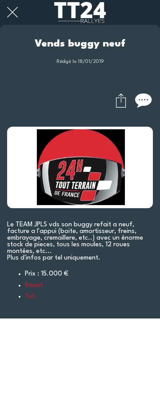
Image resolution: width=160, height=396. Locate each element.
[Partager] (121, 100)
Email (34, 285)
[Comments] (142, 100)
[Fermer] (12, 12)
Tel (29, 296)
